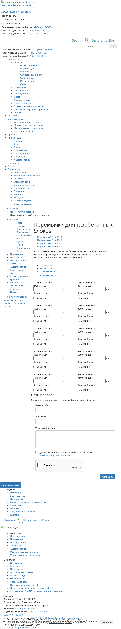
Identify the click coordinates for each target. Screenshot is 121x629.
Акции (11, 165)
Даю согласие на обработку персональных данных (65, 454)
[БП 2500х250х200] (53, 348)
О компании (14, 169)
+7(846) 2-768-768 (38, 611)
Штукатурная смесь (24, 103)
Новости (18, 140)
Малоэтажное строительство (29, 125)
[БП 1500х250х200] (53, 279)
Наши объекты (21, 188)
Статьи (17, 143)
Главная (14, 208)
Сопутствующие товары (22, 511)
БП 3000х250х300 (87, 351)
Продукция (13, 58)
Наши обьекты (17, 578)
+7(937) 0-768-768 (13, 614)
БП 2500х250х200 (42, 351)
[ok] (100, 40)
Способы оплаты (23, 203)
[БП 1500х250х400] (53, 302)
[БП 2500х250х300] (53, 371)
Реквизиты (19, 178)
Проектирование (18, 536)
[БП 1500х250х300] (97, 279)
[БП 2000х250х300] (53, 325)
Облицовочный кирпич (31, 74)
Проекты (12, 134)
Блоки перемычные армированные (28, 502)
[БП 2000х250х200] (97, 302)
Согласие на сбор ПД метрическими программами (36, 591)
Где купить (13, 162)
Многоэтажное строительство (29, 128)
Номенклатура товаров (22, 211)
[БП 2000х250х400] (97, 325)
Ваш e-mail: (42, 416)
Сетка (23, 84)
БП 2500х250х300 (42, 374)
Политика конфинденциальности (56, 455)
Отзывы (18, 112)
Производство (21, 90)
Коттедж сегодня (18, 575)
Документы (19, 194)
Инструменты (27, 80)
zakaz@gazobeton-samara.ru (16, 11)
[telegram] (88, 40)
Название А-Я (47, 265)
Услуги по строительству (26, 121)
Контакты (15, 565)
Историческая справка (25, 184)
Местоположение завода (27, 175)
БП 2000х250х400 (87, 328)
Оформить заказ (10, 485)
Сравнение (20, 96)
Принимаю (106, 622)
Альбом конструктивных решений (31, 109)
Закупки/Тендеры (23, 200)
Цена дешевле (47, 271)
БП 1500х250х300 (87, 282)
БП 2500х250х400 (87, 374)
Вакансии (19, 191)
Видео (17, 147)
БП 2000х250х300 (42, 328)
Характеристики (22, 99)
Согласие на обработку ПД (24, 584)
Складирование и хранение (28, 106)
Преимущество (22, 153)
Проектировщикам (23, 131)
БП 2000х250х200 (87, 305)
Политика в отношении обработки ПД (29, 587)
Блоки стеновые (28, 65)
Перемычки (26, 71)
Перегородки (27, 68)
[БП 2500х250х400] (97, 371)
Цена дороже (46, 274)
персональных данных (60, 622)
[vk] (78, 40)
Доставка (12, 115)
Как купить (19, 197)
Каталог (18, 62)
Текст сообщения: (45, 428)
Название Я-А (47, 268)
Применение (20, 87)
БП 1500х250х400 (42, 305)
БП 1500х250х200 (42, 282)
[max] (113, 40)
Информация (15, 137)
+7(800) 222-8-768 (24, 608)
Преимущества (22, 93)
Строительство (15, 118)
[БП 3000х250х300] (97, 348)
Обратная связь (22, 181)
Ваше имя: (41, 404)
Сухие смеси (27, 77)
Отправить (107, 476)
